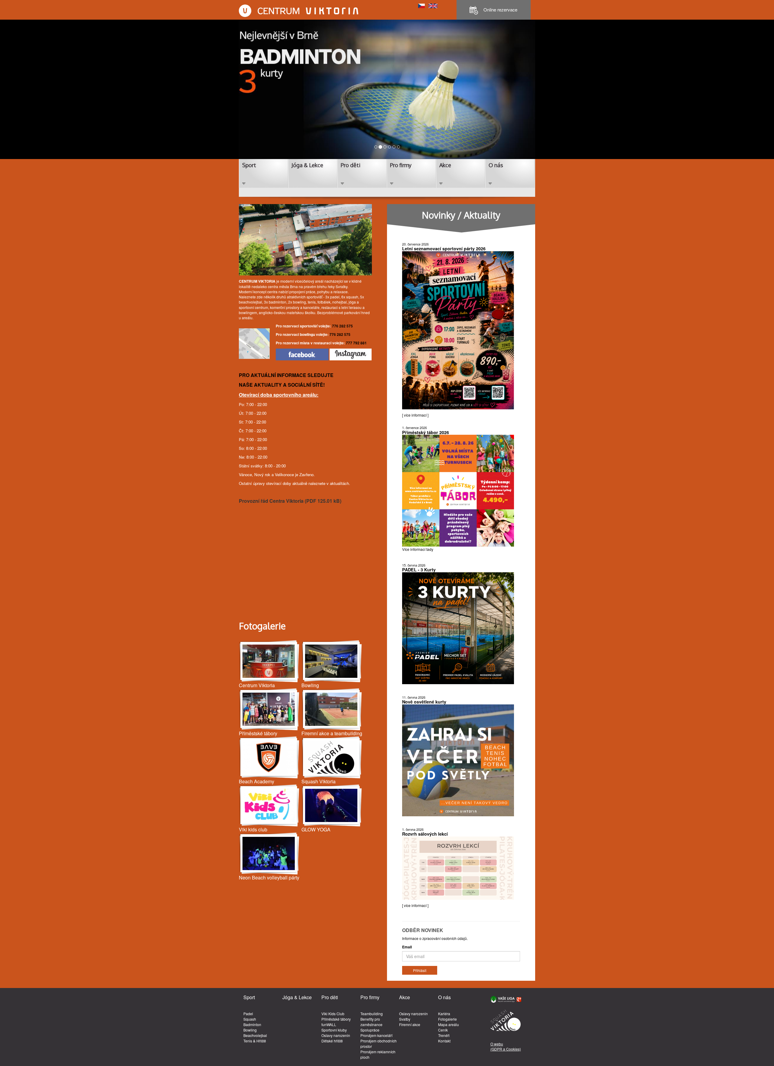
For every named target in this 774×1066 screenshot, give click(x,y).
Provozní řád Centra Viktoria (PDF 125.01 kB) (290, 500)
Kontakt (444, 1040)
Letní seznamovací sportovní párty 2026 (444, 248)
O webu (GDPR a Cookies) (505, 1046)
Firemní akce (409, 1024)
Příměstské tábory (336, 1019)
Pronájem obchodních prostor (378, 1043)
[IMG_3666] (332, 805)
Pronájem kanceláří (376, 1035)
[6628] (332, 757)
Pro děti (350, 165)
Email (407, 947)
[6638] (269, 757)
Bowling (250, 1029)
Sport (249, 165)
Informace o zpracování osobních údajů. (435, 938)
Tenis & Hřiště (254, 1040)
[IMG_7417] (332, 661)
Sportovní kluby (334, 1029)
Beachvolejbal (255, 1035)
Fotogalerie (447, 1019)
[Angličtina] (433, 5)
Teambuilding (371, 1013)
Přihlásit (419, 970)
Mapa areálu (448, 1024)
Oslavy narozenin (335, 1035)
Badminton (252, 1024)
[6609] (269, 853)
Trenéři (444, 1035)
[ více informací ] (415, 415)
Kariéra (444, 1013)
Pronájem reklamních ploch (377, 1054)
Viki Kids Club (332, 1013)
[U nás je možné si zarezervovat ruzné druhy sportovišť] (332, 709)
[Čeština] (421, 5)
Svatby (404, 1019)
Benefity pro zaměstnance (371, 1021)
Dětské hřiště (332, 1040)
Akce (445, 165)
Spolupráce (369, 1029)
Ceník (443, 1029)
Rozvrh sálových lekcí (425, 834)
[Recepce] (269, 661)
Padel (248, 1013)
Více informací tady (417, 549)
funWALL (328, 1024)
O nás (496, 165)
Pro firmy (400, 165)
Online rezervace (499, 9)
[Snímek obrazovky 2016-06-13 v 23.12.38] (269, 805)
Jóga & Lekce (307, 165)
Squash (249, 1019)
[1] (269, 709)
